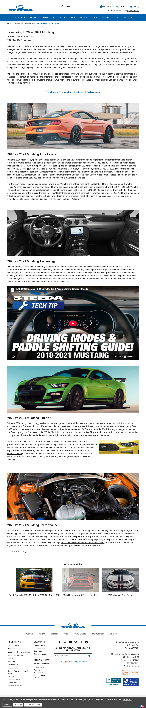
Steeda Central (14, 646)
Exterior (79, 92)
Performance (93, 92)
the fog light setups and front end (63, 435)
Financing (11, 661)
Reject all (18, 705)
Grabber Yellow (14, 453)
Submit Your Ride (14, 683)
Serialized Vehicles (15, 686)
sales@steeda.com (132, 666)
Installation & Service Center (19, 652)
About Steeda (13, 649)
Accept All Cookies (33, 705)
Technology (66, 92)
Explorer (47, 17)
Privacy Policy (39, 667)
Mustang (19, 17)
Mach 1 (28, 190)
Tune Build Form (14, 668)
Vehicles (126, 17)
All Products (114, 634)
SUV (93, 17)
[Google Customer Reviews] (130, 672)
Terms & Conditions (41, 664)
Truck (82, 17)
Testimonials (13, 665)
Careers (11, 676)
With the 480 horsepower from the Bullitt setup (83, 542)
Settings (7, 705)
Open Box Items (40, 654)
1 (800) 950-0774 (133, 11)
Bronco (33, 17)
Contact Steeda (14, 679)
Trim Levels (52, 92)
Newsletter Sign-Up (15, 655)
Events (10, 658)
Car (71, 17)
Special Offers (98, 634)
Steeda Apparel (109, 17)
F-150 (60, 17)
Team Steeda (11, 36)
